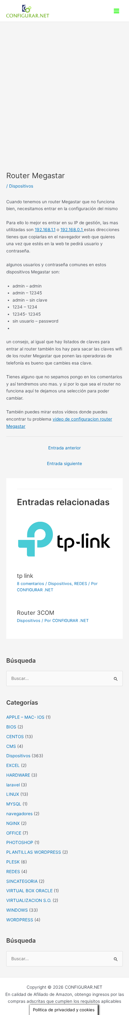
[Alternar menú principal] (116, 10)
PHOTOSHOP (19, 842)
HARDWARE (18, 775)
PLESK (13, 861)
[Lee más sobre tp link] (64, 541)
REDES (80, 583)
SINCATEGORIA (22, 881)
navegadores (19, 813)
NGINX (13, 823)
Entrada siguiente (64, 463)
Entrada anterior (64, 447)
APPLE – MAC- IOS (25, 717)
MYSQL (13, 803)
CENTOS (15, 736)
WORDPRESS (19, 919)
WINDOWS (17, 910)
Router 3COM (35, 612)
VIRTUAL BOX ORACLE (29, 890)
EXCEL (13, 765)
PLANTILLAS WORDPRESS (33, 852)
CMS (11, 746)
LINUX (12, 794)
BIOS (11, 726)
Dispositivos (21, 186)
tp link (25, 575)
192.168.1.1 (45, 229)
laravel (13, 784)
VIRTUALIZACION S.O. (28, 900)
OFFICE (13, 833)
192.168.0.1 (72, 229)
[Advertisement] (64, 89)
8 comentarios (30, 583)
